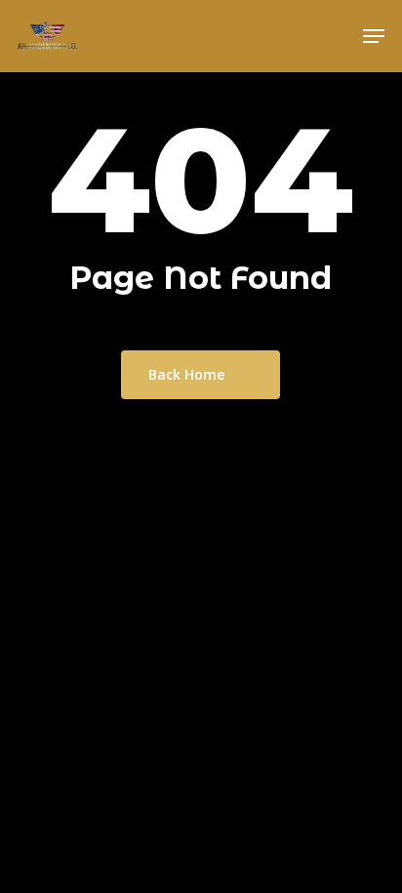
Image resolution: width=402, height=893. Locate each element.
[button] (373, 36)
